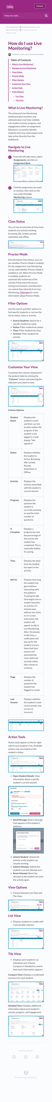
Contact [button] (39, 6)
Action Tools (17, 88)
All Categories (12, 27)
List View (20, 96)
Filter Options (18, 80)
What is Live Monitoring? (22, 64)
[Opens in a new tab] (26, 1072)
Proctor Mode (18, 76)
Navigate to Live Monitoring (24, 68)
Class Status (17, 72)
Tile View (20, 100)
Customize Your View (21, 84)
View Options (18, 92)
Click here (25, 292)
